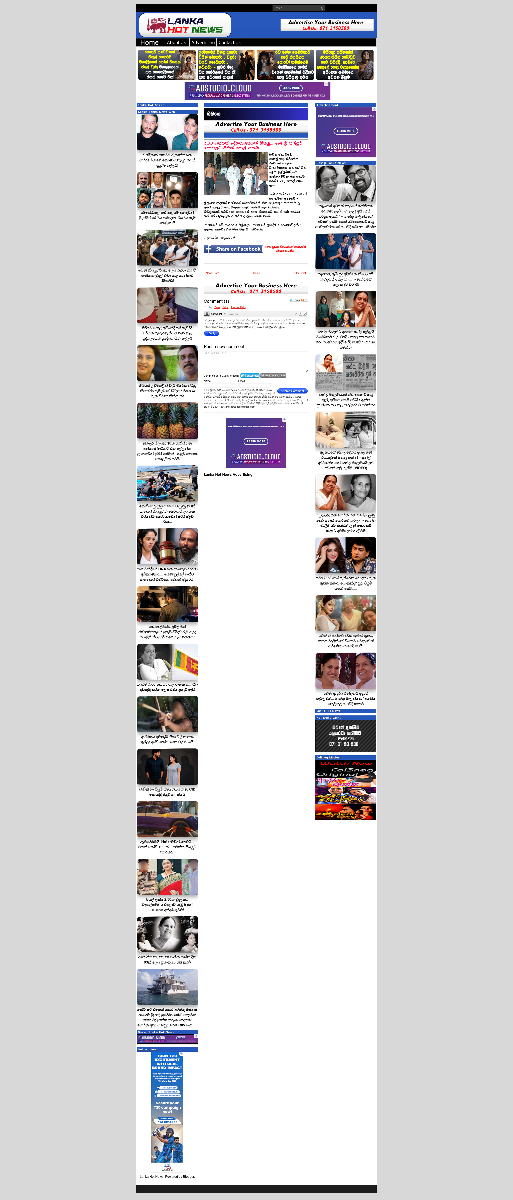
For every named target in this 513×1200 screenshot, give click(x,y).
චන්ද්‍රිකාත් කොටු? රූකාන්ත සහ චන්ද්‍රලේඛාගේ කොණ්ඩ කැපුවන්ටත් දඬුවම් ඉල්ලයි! (167, 160)
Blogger (188, 1176)
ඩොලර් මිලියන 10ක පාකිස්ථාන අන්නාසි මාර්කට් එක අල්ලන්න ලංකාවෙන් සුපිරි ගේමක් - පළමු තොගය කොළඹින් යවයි (167, 451)
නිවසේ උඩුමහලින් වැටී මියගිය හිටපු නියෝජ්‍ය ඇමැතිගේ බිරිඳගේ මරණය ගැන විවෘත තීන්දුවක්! (167, 390)
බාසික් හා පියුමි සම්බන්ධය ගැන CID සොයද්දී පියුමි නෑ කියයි (167, 792)
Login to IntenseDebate (250, 375)
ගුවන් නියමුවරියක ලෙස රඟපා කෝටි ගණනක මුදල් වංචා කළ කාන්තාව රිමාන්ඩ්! (167, 275)
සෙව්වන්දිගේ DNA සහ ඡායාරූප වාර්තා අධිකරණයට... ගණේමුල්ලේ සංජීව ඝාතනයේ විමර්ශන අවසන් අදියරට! (167, 574)
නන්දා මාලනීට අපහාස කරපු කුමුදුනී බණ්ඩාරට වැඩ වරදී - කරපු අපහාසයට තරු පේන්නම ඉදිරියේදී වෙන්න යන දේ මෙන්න (346, 339)
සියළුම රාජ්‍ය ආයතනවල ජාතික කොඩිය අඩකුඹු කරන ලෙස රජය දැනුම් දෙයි (167, 687)
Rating (225, 307)
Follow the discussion (304, 300)
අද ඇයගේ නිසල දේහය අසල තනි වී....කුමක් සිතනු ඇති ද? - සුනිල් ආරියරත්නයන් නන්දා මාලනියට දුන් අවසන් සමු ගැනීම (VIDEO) (346, 460)
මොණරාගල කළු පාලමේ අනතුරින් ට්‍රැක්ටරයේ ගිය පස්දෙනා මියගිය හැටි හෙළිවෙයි (167, 217)
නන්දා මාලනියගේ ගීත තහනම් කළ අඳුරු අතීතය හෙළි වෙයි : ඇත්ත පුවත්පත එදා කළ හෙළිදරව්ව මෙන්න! (346, 399)
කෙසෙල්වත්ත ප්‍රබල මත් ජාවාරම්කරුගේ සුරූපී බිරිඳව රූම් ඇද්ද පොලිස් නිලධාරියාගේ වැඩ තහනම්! (167, 632)
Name (207, 381)
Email (241, 381)
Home (256, 273)
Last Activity (238, 307)
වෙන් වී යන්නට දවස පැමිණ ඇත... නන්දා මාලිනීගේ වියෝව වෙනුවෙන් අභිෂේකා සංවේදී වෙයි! (346, 641)
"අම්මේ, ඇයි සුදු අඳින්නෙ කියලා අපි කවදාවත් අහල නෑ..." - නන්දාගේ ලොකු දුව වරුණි (345, 279)
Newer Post (212, 273)
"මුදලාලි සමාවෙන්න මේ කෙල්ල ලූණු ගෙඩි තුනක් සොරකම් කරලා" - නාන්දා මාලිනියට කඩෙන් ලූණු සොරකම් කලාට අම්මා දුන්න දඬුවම (346, 522)
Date (217, 307)
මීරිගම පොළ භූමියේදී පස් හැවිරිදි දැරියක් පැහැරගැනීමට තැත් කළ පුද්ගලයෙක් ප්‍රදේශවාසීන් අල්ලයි (167, 333)
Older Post (300, 273)
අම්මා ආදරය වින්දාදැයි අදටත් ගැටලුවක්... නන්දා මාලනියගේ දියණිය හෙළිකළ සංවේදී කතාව (346, 698)
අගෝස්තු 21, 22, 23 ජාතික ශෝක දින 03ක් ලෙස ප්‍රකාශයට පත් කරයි (167, 959)
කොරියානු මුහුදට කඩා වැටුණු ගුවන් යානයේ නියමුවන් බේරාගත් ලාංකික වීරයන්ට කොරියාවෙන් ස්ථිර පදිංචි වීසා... (167, 513)
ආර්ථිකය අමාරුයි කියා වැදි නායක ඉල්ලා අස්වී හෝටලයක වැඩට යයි (167, 739)
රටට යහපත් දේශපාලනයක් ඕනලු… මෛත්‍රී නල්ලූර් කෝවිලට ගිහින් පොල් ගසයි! (253, 145)
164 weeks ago (231, 313)
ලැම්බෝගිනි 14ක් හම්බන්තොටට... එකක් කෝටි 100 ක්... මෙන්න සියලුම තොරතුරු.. (167, 847)
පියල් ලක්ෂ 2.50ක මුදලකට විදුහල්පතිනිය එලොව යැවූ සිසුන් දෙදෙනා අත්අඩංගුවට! (167, 904)
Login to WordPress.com (273, 375)
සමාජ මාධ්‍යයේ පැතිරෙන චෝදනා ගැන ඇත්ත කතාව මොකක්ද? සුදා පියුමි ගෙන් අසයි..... (346, 583)
